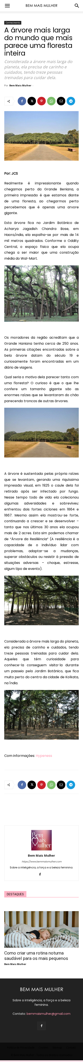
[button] (7, 6)
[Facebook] (22, 101)
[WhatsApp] (51, 101)
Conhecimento (13, 22)
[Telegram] (71, 101)
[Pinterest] (41, 101)
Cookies (43, 1047)
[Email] (61, 101)
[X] (31, 101)
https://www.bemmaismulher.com (42, 861)
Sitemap (57, 1047)
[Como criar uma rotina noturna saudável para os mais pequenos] (41, 929)
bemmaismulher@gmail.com (48, 1014)
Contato (71, 1047)
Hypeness (44, 755)
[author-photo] (41, 849)
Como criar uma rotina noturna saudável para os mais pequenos (36, 955)
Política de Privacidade (20, 1047)
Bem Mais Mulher (20, 85)
